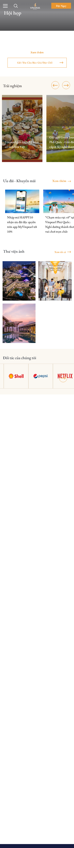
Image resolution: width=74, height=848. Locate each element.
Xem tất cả (60, 252)
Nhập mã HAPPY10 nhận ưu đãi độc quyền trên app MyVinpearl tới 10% (22, 224)
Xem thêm (59, 181)
